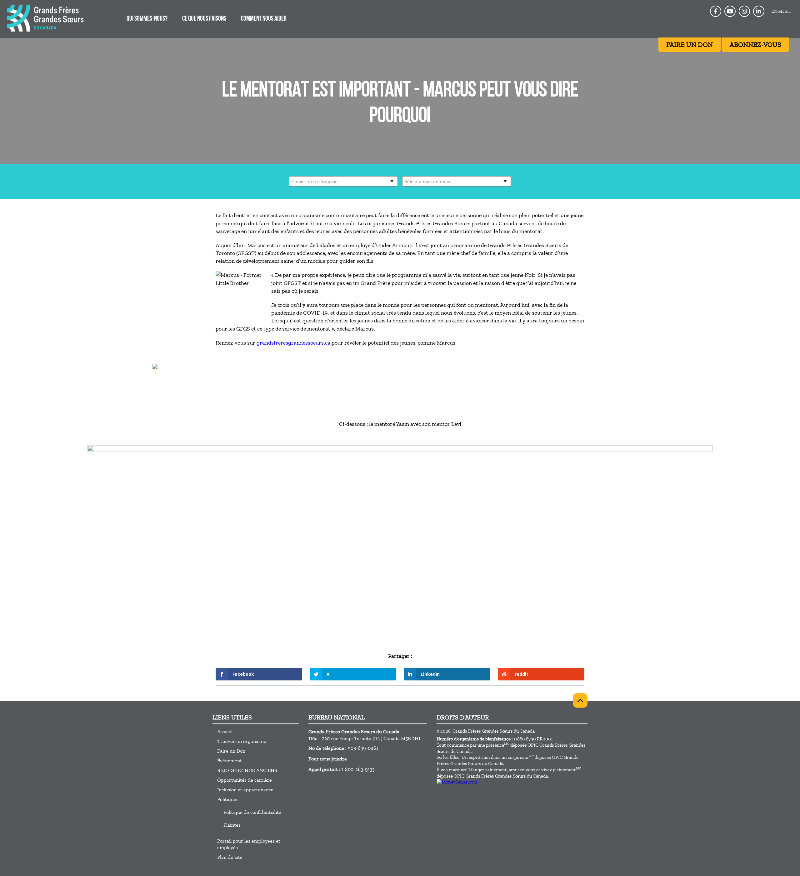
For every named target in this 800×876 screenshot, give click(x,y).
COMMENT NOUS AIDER (264, 18)
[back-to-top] (580, 700)
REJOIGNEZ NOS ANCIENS (247, 770)
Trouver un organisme (241, 741)
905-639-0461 (363, 748)
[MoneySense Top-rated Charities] (457, 782)
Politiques (227, 799)
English (781, 11)
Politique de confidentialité (252, 812)
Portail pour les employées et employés (248, 844)
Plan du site (229, 857)
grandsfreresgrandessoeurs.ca (293, 342)
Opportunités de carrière (244, 780)
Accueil (224, 731)
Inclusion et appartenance (245, 790)
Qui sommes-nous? (147, 18)
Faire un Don (231, 751)
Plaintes (232, 825)
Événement (229, 761)
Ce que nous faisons (204, 18)
